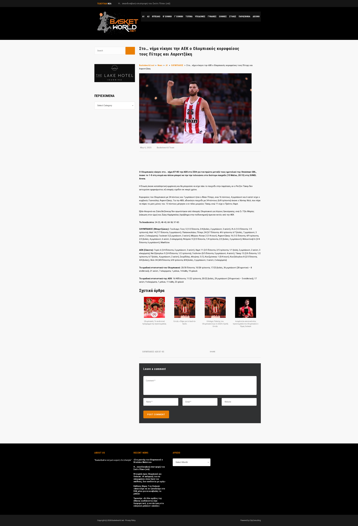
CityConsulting (255, 520)
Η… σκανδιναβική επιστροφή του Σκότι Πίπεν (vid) (149, 468)
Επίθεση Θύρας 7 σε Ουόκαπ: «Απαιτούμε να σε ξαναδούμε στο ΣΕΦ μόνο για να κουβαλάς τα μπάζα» (149, 490)
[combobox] (114, 105)
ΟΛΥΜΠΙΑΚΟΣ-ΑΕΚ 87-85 (153, 351)
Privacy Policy (130, 520)
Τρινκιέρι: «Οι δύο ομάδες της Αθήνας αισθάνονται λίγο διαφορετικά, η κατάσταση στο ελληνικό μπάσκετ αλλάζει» (149, 502)
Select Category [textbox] (104, 105)
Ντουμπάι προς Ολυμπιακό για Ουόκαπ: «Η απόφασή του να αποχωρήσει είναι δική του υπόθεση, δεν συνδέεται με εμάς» (149, 478)
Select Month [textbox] (182, 462)
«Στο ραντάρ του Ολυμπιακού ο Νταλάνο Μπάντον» (148, 461)
